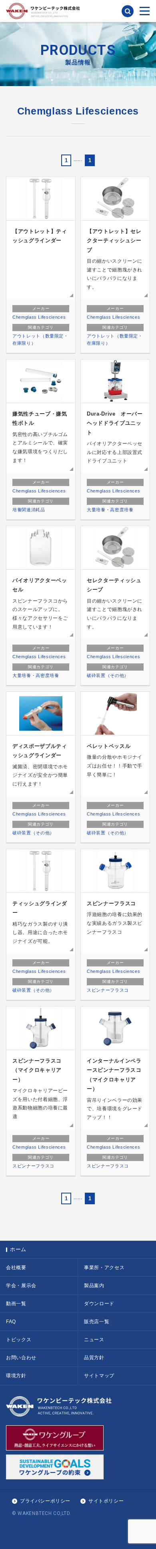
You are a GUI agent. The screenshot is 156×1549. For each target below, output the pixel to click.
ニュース (94, 1339)
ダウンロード (99, 1303)
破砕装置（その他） (108, 675)
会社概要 (16, 1267)
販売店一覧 (96, 1321)
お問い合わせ (21, 1357)
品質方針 (94, 1357)
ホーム (18, 1249)
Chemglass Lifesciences (39, 317)
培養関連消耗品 (28, 509)
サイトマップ (99, 1375)
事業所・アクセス (104, 1267)
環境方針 (16, 1375)
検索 (128, 11)
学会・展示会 (21, 1285)
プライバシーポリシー (45, 1501)
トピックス (18, 1339)
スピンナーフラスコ (108, 990)
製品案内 (94, 1285)
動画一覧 (16, 1303)
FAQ (11, 1321)
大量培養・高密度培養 (110, 509)
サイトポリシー (106, 1501)
